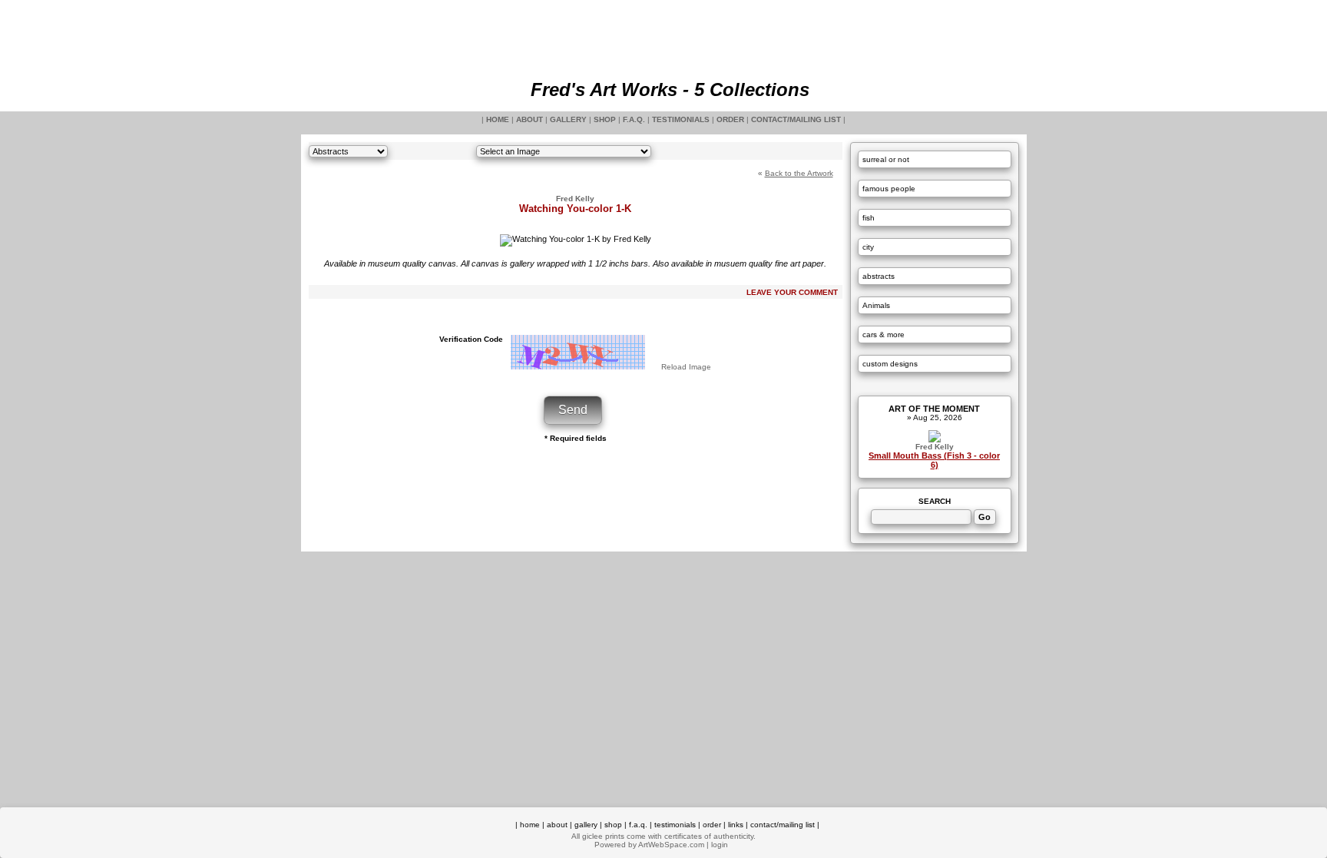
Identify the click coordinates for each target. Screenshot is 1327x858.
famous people (888, 188)
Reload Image (686, 367)
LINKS (735, 824)
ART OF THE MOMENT (934, 408)
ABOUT (529, 119)
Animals (876, 305)
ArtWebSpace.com (671, 844)
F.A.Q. (634, 119)
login (719, 844)
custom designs (890, 363)
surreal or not (885, 159)
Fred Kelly (934, 446)
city (868, 247)
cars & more (883, 334)
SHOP (605, 119)
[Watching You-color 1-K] (575, 238)
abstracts (878, 276)
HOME (497, 119)
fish (868, 218)
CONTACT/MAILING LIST (796, 119)
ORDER (730, 119)
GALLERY (568, 119)
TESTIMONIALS (681, 119)
